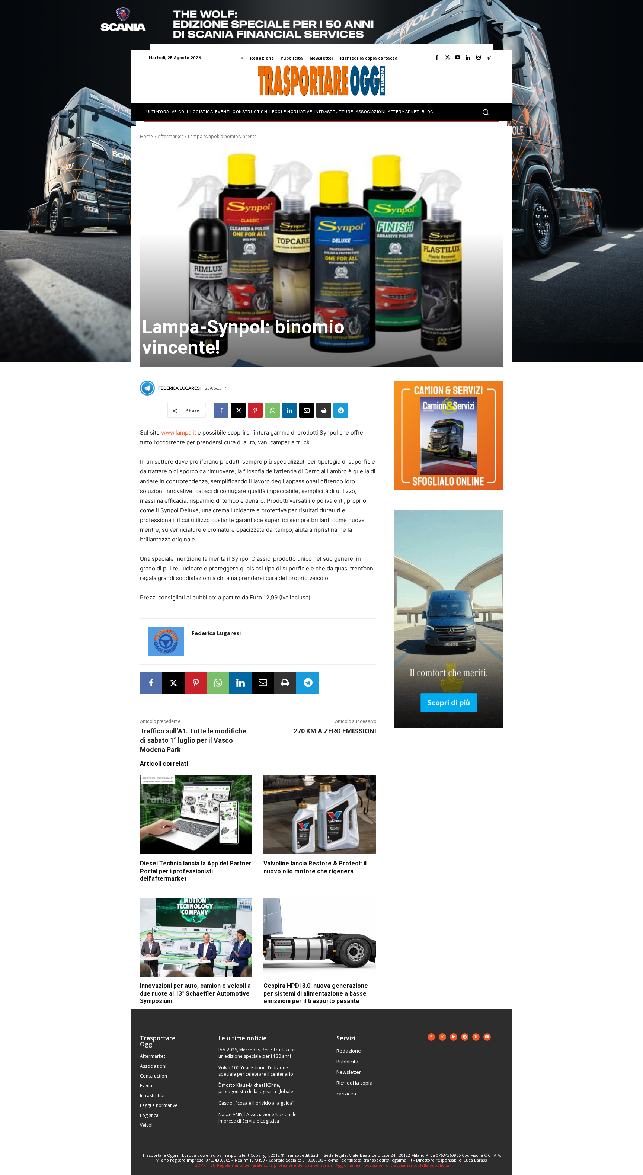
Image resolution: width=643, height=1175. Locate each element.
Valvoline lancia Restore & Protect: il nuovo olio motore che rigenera (315, 867)
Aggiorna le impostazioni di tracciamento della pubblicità (392, 1165)
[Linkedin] (468, 57)
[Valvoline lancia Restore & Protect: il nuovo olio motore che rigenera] (319, 814)
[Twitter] (447, 57)
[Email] (306, 410)
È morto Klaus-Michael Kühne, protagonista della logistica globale (255, 1088)
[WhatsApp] (272, 410)
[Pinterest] (255, 410)
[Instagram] (478, 57)
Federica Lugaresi (179, 388)
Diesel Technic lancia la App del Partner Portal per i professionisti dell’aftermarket (196, 871)
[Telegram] (340, 410)
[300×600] (448, 733)
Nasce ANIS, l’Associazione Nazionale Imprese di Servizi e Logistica (257, 1117)
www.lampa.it (178, 432)
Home (146, 136)
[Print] (323, 410)
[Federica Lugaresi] (148, 388)
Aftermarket (170, 136)
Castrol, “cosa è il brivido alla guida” (256, 1103)
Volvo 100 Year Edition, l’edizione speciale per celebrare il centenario (255, 1070)
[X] (238, 410)
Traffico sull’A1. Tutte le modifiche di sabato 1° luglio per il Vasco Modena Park (193, 740)
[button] (485, 112)
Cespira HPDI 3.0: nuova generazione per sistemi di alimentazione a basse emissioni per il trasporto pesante (315, 993)
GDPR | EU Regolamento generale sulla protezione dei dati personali (263, 1165)
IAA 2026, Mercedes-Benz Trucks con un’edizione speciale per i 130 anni (257, 1053)
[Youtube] (457, 57)
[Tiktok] (489, 57)
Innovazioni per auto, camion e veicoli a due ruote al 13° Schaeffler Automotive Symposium (195, 993)
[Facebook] (437, 57)
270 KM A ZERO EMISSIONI (335, 731)
